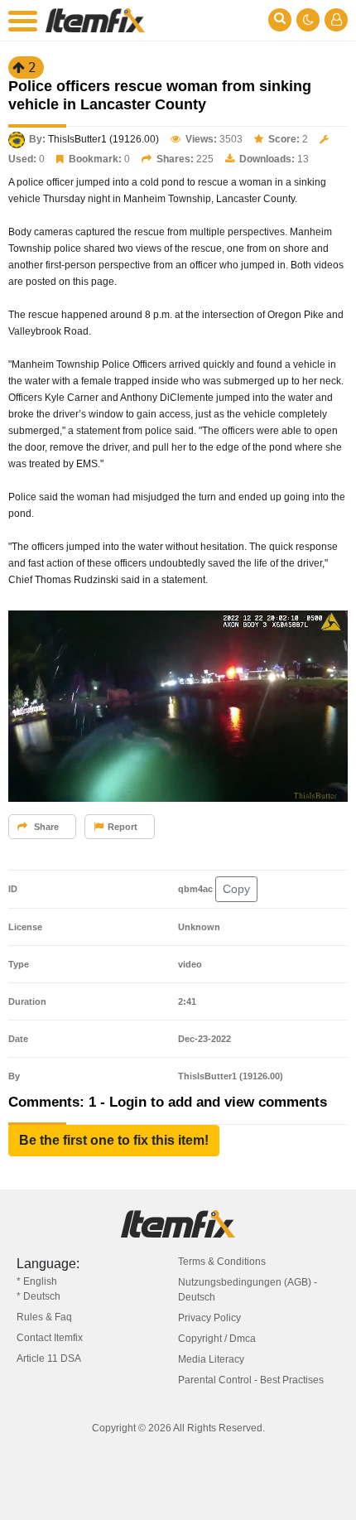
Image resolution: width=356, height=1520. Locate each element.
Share (45, 827)
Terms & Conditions (222, 1261)
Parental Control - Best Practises (251, 1380)
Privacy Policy (209, 1318)
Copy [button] (236, 888)
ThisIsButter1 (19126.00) (103, 139)
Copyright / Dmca (217, 1338)
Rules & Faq (44, 1317)
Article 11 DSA (49, 1358)
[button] (113, 1140)
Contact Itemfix (50, 1338)
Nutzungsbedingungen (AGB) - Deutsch (247, 1289)
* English (37, 1281)
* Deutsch (38, 1296)
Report (122, 827)
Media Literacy (211, 1359)
